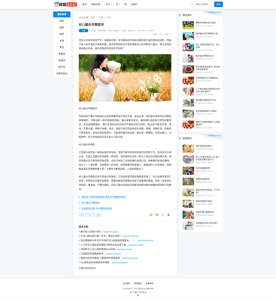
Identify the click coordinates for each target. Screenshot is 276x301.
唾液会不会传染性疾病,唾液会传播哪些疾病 (103, 197)
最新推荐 (61, 14)
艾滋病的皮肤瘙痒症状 (91, 253)
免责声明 (149, 283)
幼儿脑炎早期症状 (90, 203)
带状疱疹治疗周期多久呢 (207, 33)
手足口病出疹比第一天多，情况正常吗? (100, 236)
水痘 (62, 40)
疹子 (108, 4)
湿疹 (62, 21)
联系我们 (138, 283)
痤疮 (62, 34)
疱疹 (62, 27)
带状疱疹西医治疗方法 (206, 100)
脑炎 (82, 215)
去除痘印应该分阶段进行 (207, 223)
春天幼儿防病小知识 (90, 231)
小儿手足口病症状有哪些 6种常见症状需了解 (103, 245)
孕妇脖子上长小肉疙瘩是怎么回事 (97, 249)
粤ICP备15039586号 (138, 292)
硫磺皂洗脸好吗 (203, 179)
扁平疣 (61, 67)
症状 (98, 215)
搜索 (218, 4)
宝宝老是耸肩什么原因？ (207, 111)
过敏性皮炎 (62, 73)
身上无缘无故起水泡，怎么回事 (208, 45)
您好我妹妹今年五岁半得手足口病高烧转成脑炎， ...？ (108, 240)
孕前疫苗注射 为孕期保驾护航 (96, 208)
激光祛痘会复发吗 (204, 146)
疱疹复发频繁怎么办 (205, 56)
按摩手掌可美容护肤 (205, 212)
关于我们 (126, 283)
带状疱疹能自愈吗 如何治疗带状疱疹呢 (208, 68)
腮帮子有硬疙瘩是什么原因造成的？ (208, 123)
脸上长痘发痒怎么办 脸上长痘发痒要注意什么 (208, 158)
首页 (85, 4)
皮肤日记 (142, 288)
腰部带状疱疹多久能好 (206, 22)
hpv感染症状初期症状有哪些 (95, 262)
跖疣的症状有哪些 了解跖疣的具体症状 (100, 258)
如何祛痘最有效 (203, 168)
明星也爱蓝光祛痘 (204, 201)
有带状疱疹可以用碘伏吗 (207, 78)
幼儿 (90, 215)
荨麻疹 (61, 60)
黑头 (62, 47)
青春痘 (61, 54)
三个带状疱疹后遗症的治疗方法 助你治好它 (208, 90)
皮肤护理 (95, 4)
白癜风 (134, 4)
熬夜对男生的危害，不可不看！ (208, 191)
